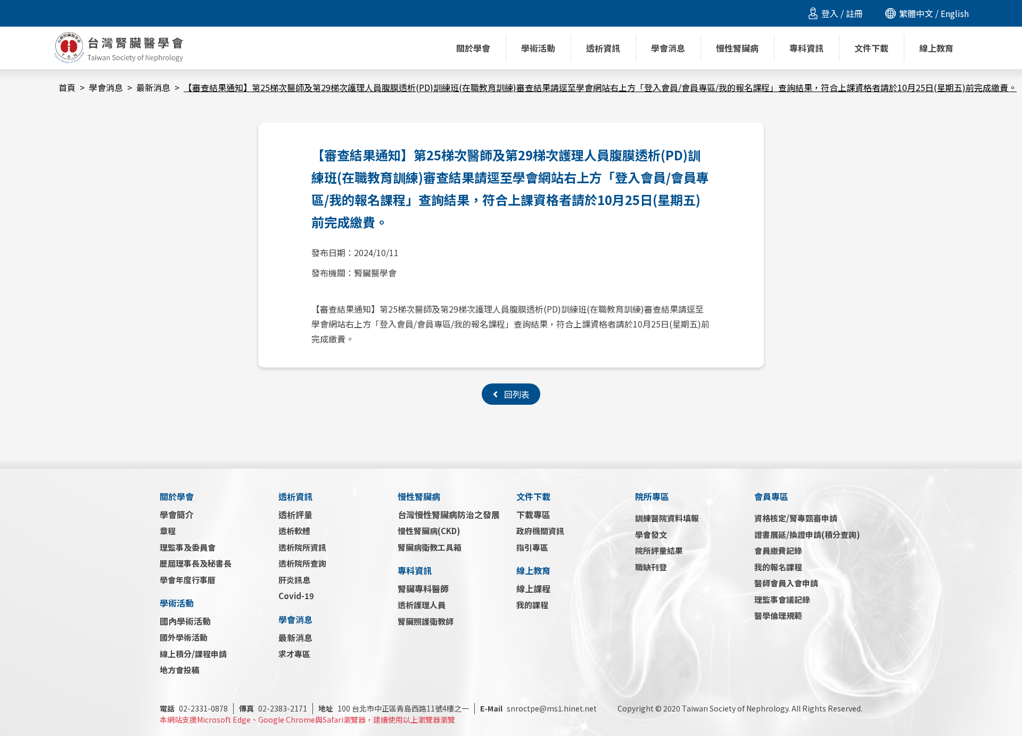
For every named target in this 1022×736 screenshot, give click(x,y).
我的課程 (532, 604)
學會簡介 (177, 514)
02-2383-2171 (273, 708)
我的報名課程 (778, 567)
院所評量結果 (659, 550)
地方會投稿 (180, 669)
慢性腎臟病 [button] (737, 48)
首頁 (67, 87)
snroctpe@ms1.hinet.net (538, 708)
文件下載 (533, 496)
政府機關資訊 (540, 530)
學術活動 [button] (538, 48)
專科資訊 (415, 570)
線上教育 (533, 570)
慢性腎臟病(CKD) (429, 530)
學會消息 (106, 87)
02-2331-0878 (194, 708)
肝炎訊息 (294, 579)
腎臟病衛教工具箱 (429, 547)
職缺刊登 (651, 567)
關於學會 (177, 496)
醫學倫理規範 (778, 615)
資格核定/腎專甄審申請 (795, 518)
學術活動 (177, 602)
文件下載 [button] (871, 48)
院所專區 (652, 496)
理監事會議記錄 (782, 599)
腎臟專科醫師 (423, 588)
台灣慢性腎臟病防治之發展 (449, 514)
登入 (829, 13)
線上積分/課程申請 (193, 653)
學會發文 (651, 534)
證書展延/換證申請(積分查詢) (807, 534)
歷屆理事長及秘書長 (196, 563)
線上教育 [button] (936, 48)
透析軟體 (294, 530)
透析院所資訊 (302, 547)
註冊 (854, 13)
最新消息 (153, 87)
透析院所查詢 (302, 563)
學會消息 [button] (668, 48)
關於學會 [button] (473, 48)
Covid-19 (296, 595)
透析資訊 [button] (603, 48)
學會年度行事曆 (188, 579)
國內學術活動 (185, 621)
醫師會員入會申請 (786, 582)
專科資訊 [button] (806, 48)
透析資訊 (295, 496)
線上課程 (533, 588)
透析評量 (295, 514)
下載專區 (533, 514)
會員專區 (771, 496)
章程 (168, 530)
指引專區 (532, 547)
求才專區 (294, 653)
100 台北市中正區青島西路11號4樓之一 (393, 708)
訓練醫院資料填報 (667, 518)
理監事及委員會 (188, 547)
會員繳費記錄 (778, 550)
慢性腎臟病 (419, 496)
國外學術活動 (184, 637)
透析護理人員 (422, 604)
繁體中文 (916, 13)
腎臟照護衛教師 (426, 621)
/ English (951, 13)
